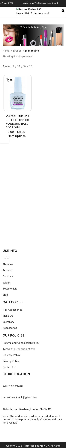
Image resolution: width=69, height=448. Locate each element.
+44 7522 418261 (13, 386)
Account (7, 270)
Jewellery (8, 321)
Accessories (10, 327)
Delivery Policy (11, 354)
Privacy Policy (11, 361)
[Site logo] (33, 11)
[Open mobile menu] (4, 11)
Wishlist (7, 282)
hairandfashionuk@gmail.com (20, 397)
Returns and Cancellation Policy (21, 342)
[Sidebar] (4, 138)
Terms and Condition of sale (19, 348)
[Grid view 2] (37, 66)
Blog (5, 294)
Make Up (8, 315)
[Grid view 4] (48, 66)
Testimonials (10, 288)
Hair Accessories (12, 309)
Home (6, 50)
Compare (8, 276)
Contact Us (9, 367)
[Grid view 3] (42, 66)
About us (8, 264)
